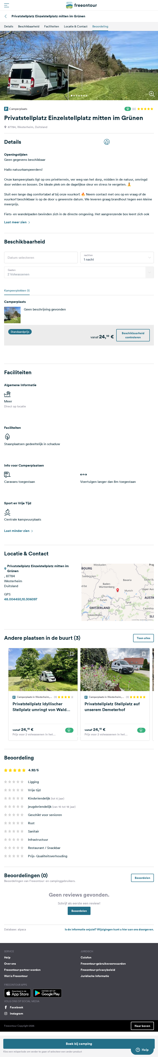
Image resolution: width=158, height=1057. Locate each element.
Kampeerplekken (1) (17, 290)
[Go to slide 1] (71, 95)
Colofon (86, 957)
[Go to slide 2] (74, 95)
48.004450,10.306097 (20, 599)
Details (8, 26)
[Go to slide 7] (86, 95)
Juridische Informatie (95, 976)
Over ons (10, 964)
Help (7, 957)
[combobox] (117, 257)
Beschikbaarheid (28, 26)
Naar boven (142, 1026)
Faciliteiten (51, 26)
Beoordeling (100, 26)
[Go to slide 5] (81, 95)
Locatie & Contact (75, 26)
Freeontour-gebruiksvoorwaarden (103, 964)
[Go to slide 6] (84, 95)
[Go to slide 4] (79, 95)
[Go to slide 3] (76, 95)
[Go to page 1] (78, 736)
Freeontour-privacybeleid (98, 970)
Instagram (16, 1013)
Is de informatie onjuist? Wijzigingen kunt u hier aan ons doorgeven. (109, 929)
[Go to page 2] (80, 736)
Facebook (16, 1007)
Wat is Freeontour (16, 976)
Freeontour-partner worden (22, 970)
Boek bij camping (79, 1044)
